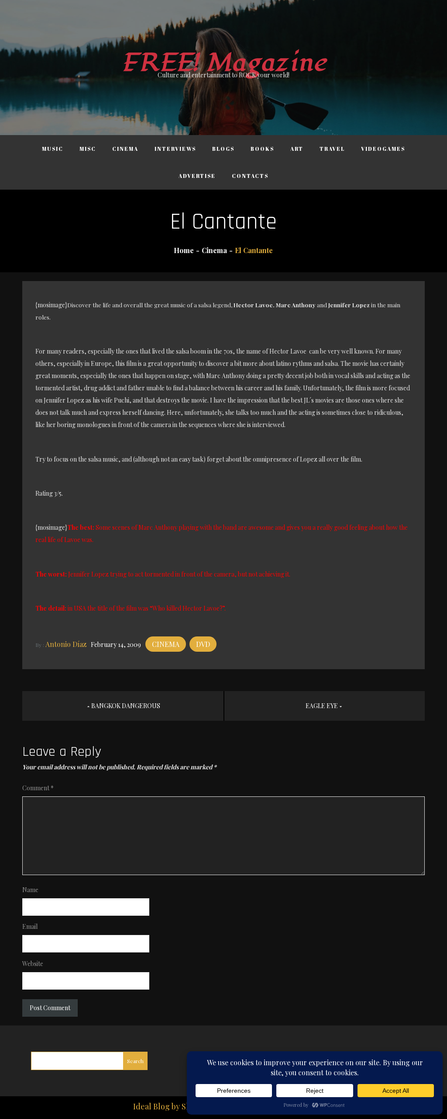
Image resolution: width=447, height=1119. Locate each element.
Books (262, 148)
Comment (38, 788)
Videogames (383, 148)
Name (30, 890)
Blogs (223, 148)
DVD (203, 644)
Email (30, 926)
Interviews (175, 148)
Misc (87, 148)
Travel (332, 148)
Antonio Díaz (65, 644)
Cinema (125, 148)
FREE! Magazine (223, 62)
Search (135, 1060)
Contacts (250, 175)
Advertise (197, 175)
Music (52, 148)
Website (32, 963)
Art (296, 148)
